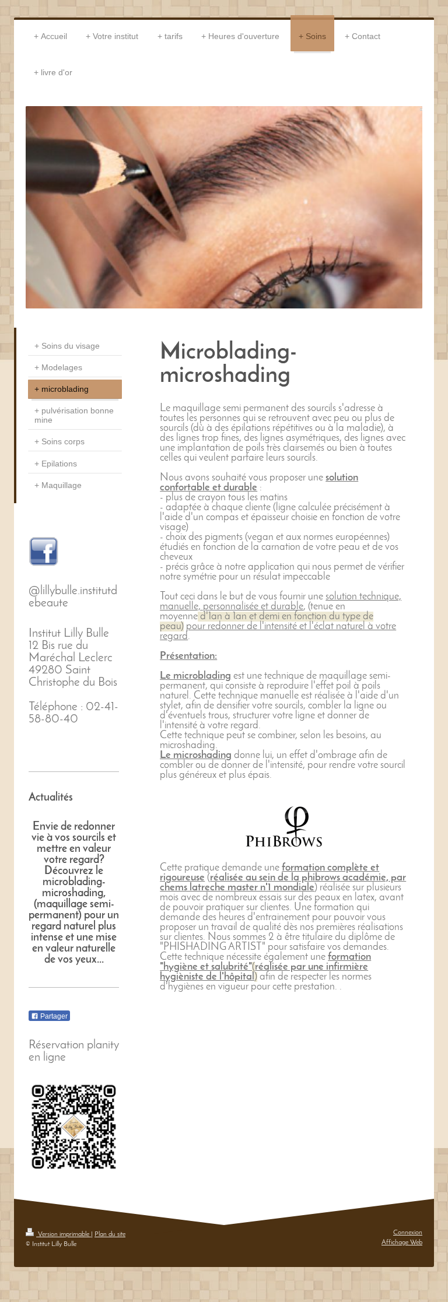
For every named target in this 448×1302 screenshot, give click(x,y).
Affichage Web (402, 1242)
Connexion (407, 1232)
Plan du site (109, 1234)
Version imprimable (63, 1234)
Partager (53, 1016)
